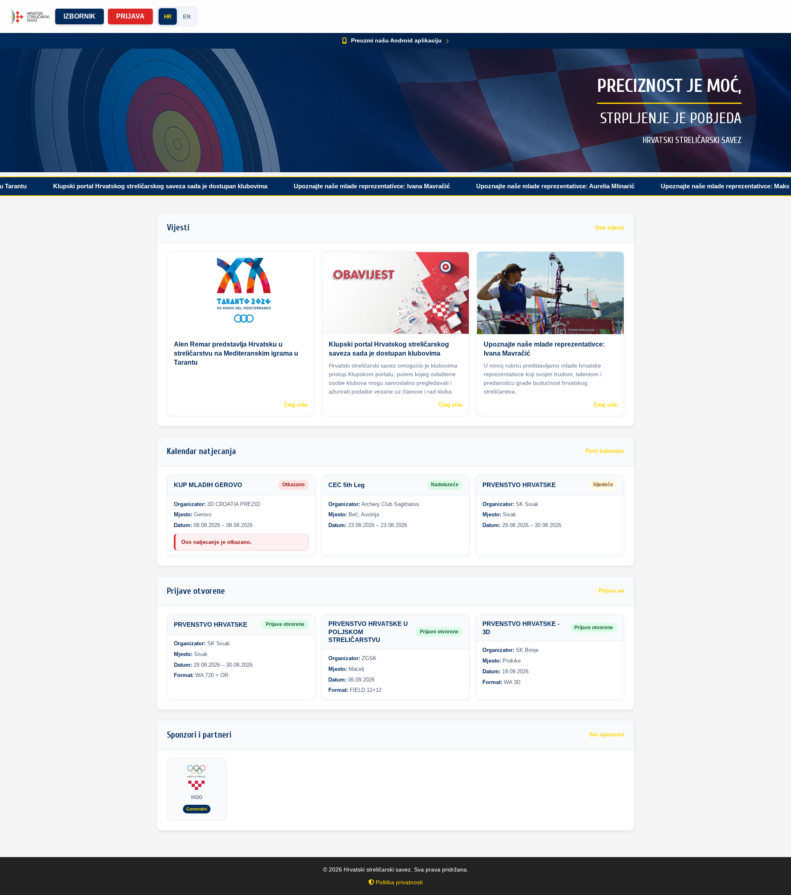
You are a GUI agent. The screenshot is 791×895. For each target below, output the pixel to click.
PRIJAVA (130, 16)
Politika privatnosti (398, 882)
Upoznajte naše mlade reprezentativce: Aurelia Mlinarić (510, 186)
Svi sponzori (606, 734)
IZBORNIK (79, 16)
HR (167, 17)
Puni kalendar (604, 451)
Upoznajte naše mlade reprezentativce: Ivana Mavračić (327, 186)
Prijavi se (611, 591)
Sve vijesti (609, 228)
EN (186, 17)
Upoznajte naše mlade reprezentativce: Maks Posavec (693, 186)
